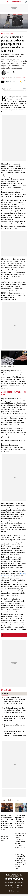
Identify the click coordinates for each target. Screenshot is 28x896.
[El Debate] (14, 1)
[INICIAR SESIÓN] (26, 2)
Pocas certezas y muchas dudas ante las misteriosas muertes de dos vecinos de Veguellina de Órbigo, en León (20, 840)
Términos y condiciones (13, 884)
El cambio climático (4, 837)
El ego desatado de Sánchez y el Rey (14, 726)
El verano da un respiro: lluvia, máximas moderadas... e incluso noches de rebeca (20, 820)
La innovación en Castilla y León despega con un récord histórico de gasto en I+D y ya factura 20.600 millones (20, 860)
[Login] (26, 2)
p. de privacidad (9, 886)
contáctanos (19, 882)
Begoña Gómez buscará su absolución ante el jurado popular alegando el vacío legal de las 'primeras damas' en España (15, 700)
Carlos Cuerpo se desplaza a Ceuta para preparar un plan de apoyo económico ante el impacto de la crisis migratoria (7, 821)
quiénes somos (9, 882)
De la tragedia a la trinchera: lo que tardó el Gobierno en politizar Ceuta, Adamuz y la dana (15, 733)
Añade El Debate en (15, 81)
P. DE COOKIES (19, 886)
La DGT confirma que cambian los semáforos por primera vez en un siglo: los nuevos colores (15, 710)
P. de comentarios (14, 887)
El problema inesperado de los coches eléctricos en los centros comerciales (14, 718)
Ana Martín (11, 72)
